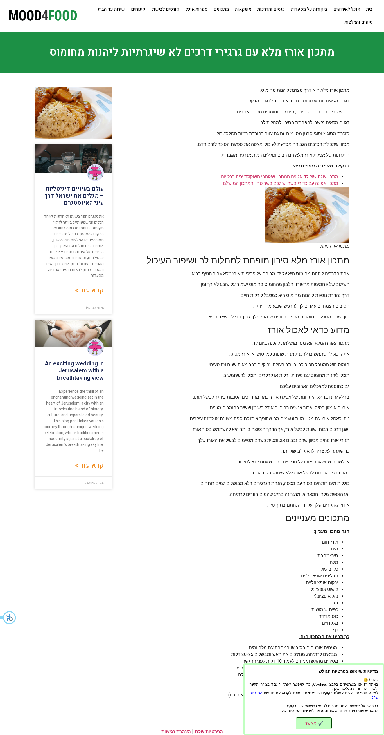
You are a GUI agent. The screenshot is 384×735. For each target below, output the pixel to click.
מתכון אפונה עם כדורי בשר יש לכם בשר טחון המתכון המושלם (280, 183)
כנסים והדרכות (271, 9)
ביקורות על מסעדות (309, 9)
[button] (8, 618)
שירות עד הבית (111, 9)
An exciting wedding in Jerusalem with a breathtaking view (74, 370)
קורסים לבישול (165, 9)
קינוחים (138, 9)
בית (369, 9)
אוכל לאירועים (346, 9)
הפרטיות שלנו (209, 731)
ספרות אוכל (196, 9)
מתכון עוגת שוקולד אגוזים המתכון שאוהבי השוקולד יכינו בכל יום (279, 176)
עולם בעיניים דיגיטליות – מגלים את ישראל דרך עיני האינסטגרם (74, 195)
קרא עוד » (89, 290)
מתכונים (221, 9)
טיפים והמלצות (358, 22)
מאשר (314, 723)
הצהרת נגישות (176, 731)
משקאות (243, 9)
